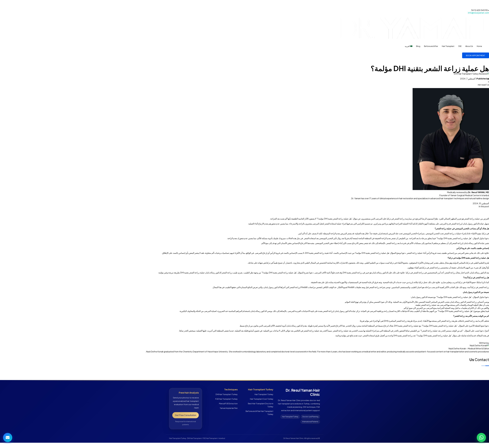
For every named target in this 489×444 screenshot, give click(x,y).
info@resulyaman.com (478, 12)
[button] (244, 209)
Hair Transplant (448, 46)
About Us (469, 46)
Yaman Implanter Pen (229, 408)
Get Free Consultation (185, 415)
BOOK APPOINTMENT (475, 55)
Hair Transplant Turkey (264, 394)
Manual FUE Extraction (228, 403)
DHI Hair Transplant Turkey (227, 394)
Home (479, 46)
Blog (418, 46)
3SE (459, 46)
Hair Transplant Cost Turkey (261, 399)
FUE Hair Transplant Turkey (226, 399)
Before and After (431, 46)
